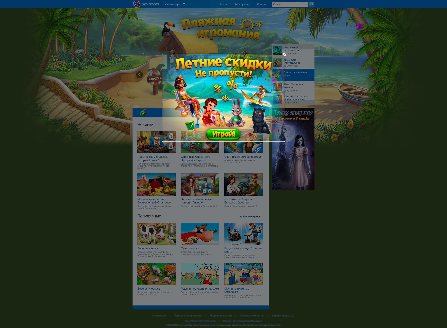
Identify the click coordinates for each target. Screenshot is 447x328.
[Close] (285, 54)
